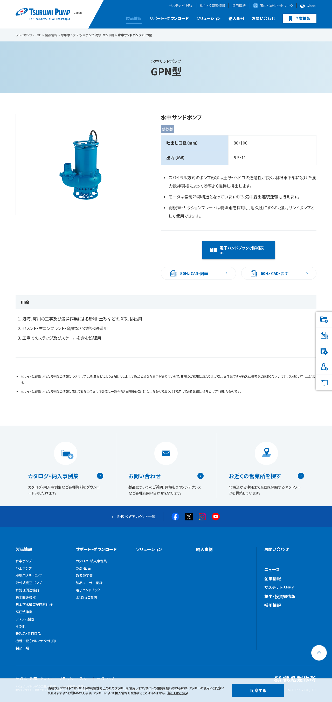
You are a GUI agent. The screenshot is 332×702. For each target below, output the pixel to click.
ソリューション (208, 18)
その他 (20, 626)
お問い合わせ (263, 18)
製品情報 (134, 18)
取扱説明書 (84, 575)
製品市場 (22, 648)
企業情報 (302, 18)
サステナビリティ (181, 5)
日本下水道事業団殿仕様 (34, 604)
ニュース (272, 569)
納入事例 (236, 18)
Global (311, 5)
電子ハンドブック (88, 590)
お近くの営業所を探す (255, 476)
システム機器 (25, 619)
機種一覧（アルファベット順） (36, 640)
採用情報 (239, 5)
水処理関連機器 (27, 590)
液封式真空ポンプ (29, 582)
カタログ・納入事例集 (53, 476)
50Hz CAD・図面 (194, 273)
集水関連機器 (26, 597)
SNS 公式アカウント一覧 (136, 516)
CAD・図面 (83, 568)
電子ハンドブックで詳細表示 (242, 250)
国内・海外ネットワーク (276, 5)
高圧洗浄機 (24, 611)
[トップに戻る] (319, 653)
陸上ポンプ (24, 568)
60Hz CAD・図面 (274, 273)
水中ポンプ (24, 560)
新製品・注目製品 (28, 633)
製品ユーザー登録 (89, 582)
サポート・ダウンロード (169, 18)
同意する (258, 690)
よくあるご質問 (86, 597)
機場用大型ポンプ (29, 575)
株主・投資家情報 (212, 5)
